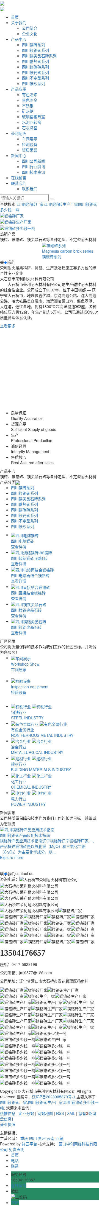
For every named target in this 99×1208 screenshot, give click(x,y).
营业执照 (7, 1124)
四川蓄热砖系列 (35, 61)
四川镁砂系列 (33, 83)
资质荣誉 (29, 150)
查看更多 (7, 326)
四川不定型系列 (35, 78)
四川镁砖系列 (33, 44)
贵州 (42, 1138)
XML (71, 1113)
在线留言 (18, 177)
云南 (50, 1138)
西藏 (59, 1138)
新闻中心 (18, 155)
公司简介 (29, 28)
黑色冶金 (29, 100)
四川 (33, 1138)
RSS (60, 1113)
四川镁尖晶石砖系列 (39, 55)
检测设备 (29, 144)
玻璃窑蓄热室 (33, 116)
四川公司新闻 (33, 161)
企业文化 (29, 33)
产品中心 (18, 39)
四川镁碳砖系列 (35, 67)
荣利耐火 (18, 133)
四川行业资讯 (33, 166)
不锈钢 (28, 105)
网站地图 (45, 1113)
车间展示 (29, 139)
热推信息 (7, 1113)
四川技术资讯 (33, 172)
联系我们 (18, 183)
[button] (1, 262)
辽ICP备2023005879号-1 (53, 1096)
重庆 (24, 1138)
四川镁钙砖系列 (35, 72)
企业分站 (26, 1113)
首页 (15, 17)
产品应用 (18, 89)
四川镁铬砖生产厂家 (60, 204)
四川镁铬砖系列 (35, 50)
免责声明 (16, 1149)
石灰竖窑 (29, 127)
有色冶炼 (29, 94)
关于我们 (18, 22)
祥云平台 (29, 1144)
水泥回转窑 (31, 122)
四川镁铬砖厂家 (29, 204)
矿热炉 (28, 111)
